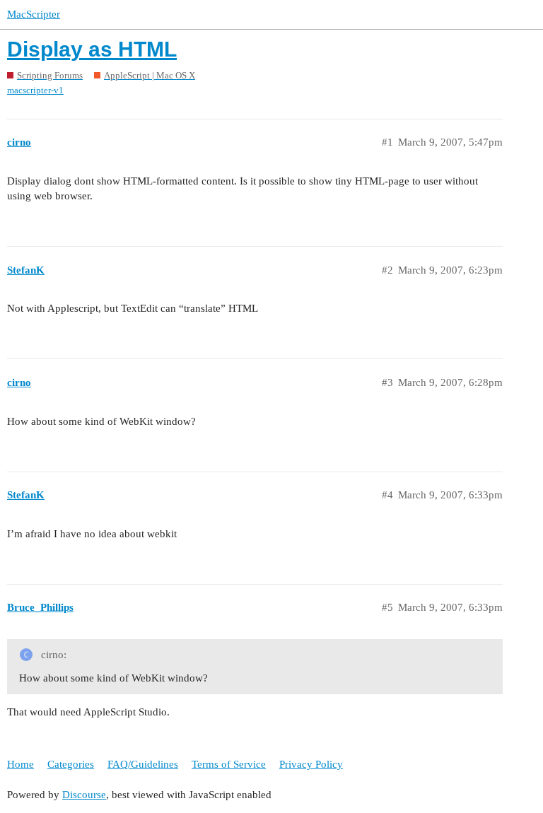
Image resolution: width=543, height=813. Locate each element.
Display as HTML (92, 49)
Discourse (84, 794)
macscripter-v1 (35, 90)
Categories (70, 764)
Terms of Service (229, 764)
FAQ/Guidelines (142, 764)
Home (20, 764)
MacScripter (33, 14)
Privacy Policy (311, 764)
